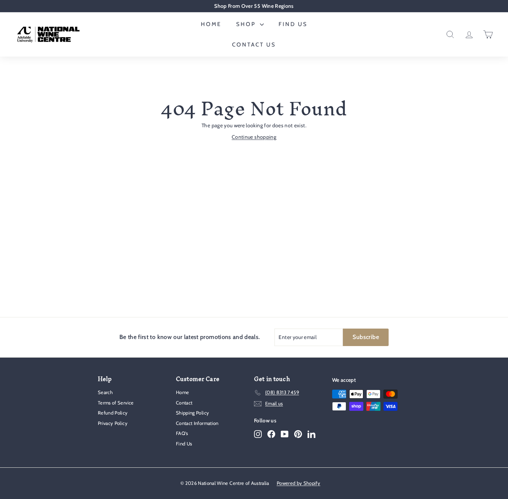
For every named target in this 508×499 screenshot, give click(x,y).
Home (211, 24)
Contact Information (197, 423)
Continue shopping (254, 137)
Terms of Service (116, 403)
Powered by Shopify (298, 483)
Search (105, 392)
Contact (184, 403)
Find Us (293, 24)
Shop (247, 24)
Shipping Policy (192, 413)
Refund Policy (113, 413)
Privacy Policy (113, 423)
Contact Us (254, 44)
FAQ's (182, 433)
